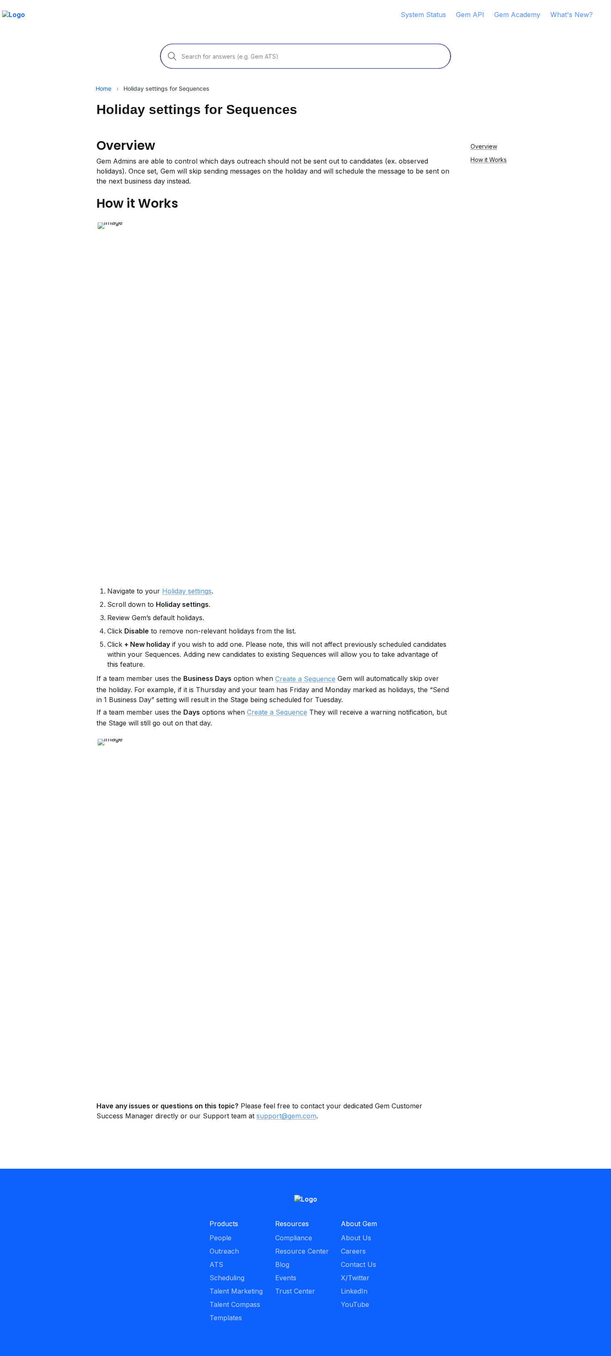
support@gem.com (286, 1116)
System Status (423, 14)
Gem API (470, 14)
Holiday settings (187, 591)
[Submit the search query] (172, 56)
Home (103, 88)
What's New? (571, 14)
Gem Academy (517, 14)
